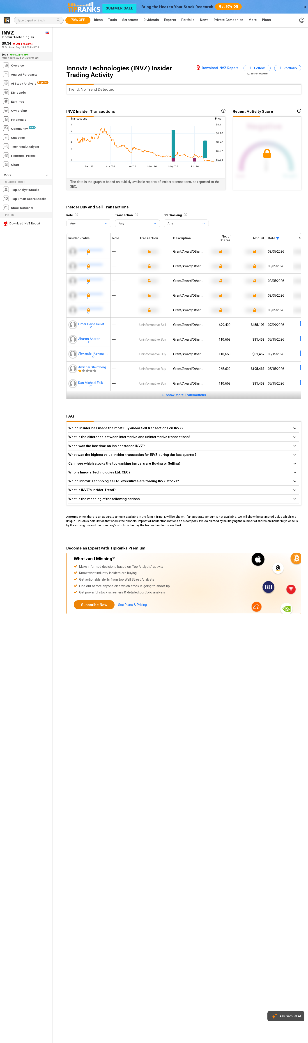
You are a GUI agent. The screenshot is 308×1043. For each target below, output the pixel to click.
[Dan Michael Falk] (73, 383)
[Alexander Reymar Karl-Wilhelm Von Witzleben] (73, 354)
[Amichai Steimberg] (73, 368)
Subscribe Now (94, 605)
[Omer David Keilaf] (73, 324)
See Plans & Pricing (132, 605)
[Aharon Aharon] (73, 339)
